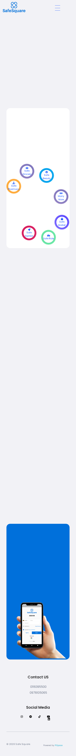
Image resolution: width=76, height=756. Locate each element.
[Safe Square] (26, 7)
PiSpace (59, 745)
